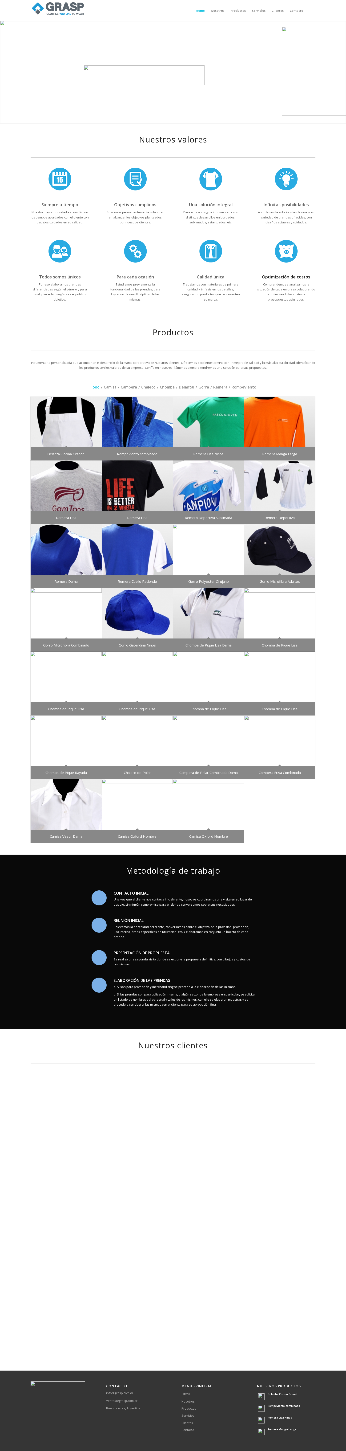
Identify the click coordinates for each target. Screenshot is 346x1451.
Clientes (187, 1423)
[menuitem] (200, 10)
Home (185, 1394)
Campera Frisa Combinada (280, 772)
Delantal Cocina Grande (66, 454)
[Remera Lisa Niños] (208, 422)
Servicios (187, 1415)
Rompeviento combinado (137, 454)
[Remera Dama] (66, 549)
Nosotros (188, 1401)
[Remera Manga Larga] (279, 422)
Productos (188, 1408)
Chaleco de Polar (137, 772)
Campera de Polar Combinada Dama (208, 772)
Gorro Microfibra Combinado (66, 645)
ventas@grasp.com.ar (121, 1401)
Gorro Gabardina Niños (137, 645)
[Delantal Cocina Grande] (66, 422)
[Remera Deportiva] (279, 485)
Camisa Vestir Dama (66, 836)
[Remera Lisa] (66, 485)
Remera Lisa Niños (208, 454)
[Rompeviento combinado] (137, 422)
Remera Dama (66, 581)
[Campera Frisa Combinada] (279, 740)
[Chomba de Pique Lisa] (279, 613)
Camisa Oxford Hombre (137, 836)
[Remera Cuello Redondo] (137, 549)
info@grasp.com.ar (119, 1393)
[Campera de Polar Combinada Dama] (208, 740)
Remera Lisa (66, 517)
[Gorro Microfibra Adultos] (279, 549)
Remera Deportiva (280, 517)
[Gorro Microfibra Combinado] (66, 613)
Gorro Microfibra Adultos (280, 581)
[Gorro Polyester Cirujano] (208, 549)
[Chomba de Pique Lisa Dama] (208, 613)
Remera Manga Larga (279, 454)
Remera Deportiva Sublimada (208, 517)
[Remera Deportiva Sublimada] (208, 485)
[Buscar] (310, 10)
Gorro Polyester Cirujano (208, 581)
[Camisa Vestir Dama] (66, 804)
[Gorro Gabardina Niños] (137, 613)
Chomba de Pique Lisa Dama (208, 645)
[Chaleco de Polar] (137, 740)
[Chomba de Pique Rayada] (66, 740)
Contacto (187, 1430)
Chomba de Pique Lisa (280, 645)
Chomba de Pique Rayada (66, 772)
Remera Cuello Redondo (137, 581)
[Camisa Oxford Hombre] (137, 804)
